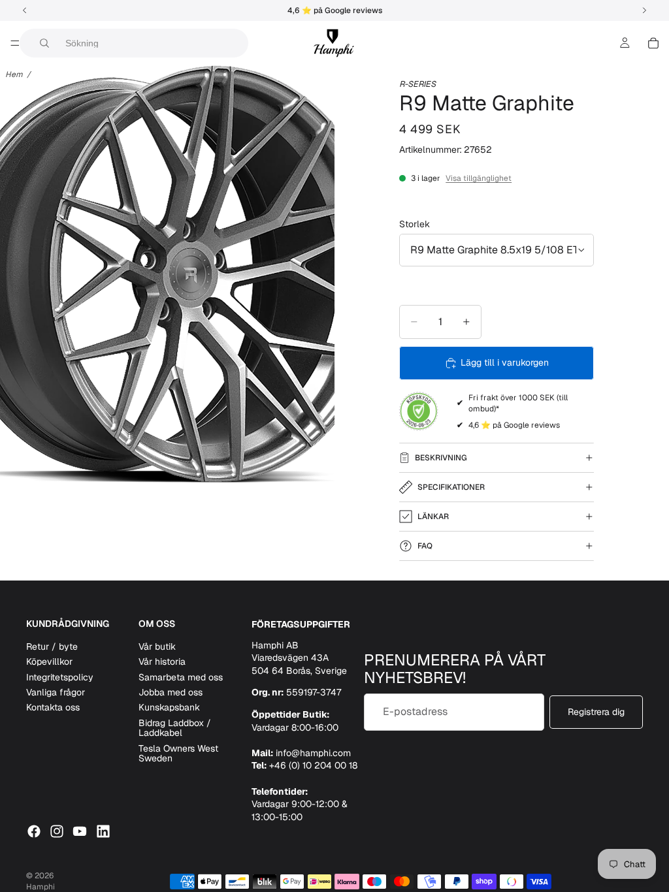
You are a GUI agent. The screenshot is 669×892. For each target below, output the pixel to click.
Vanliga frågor (55, 692)
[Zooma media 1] (167, 274)
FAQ (424, 546)
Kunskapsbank (169, 707)
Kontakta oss (53, 707)
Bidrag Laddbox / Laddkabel (175, 728)
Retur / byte (52, 646)
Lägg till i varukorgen (505, 362)
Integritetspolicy (59, 677)
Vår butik (157, 646)
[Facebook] (34, 831)
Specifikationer (451, 487)
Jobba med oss (171, 692)
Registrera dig (596, 712)
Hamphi (40, 887)
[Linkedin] (103, 831)
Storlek (414, 224)
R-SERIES (417, 83)
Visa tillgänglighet (479, 178)
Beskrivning (441, 458)
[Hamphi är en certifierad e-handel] (418, 411)
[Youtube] (80, 831)
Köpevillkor (49, 661)
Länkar (433, 516)
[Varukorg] (653, 43)
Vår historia (162, 661)
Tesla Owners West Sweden (178, 753)
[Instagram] (57, 831)
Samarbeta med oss (181, 677)
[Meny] (15, 43)
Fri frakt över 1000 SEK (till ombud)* (518, 403)
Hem (14, 74)
